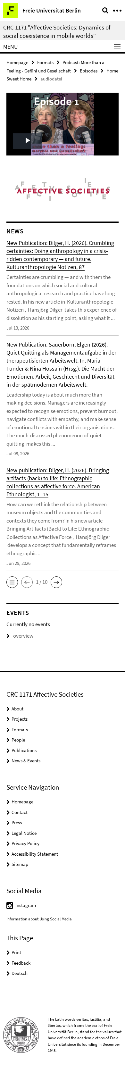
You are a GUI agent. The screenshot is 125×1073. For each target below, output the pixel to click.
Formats (45, 62)
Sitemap (20, 864)
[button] (12, 582)
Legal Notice (24, 833)
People (18, 740)
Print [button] (16, 952)
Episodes (88, 71)
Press (17, 822)
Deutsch (20, 973)
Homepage (17, 62)
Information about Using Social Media (39, 919)
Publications (24, 750)
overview (23, 635)
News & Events (26, 761)
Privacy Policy (25, 843)
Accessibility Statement (35, 854)
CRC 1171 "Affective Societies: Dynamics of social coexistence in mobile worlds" (57, 31)
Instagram (25, 905)
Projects (20, 719)
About (17, 709)
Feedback (21, 963)
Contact (20, 812)
